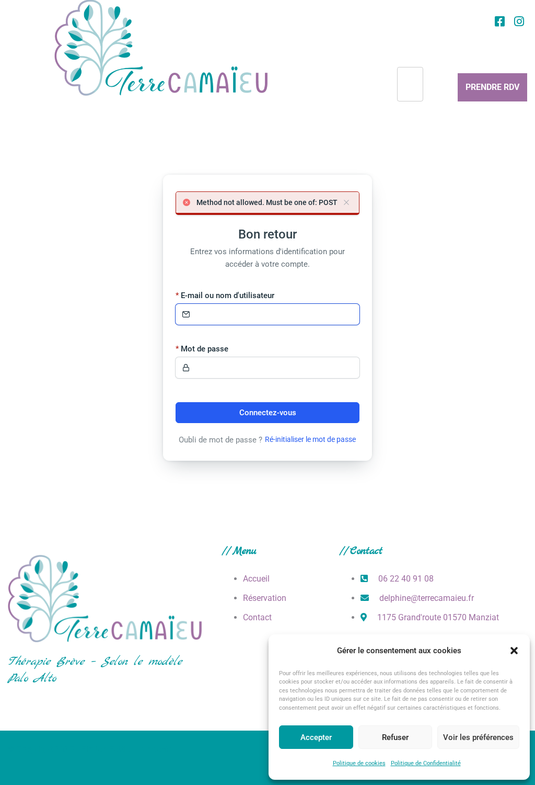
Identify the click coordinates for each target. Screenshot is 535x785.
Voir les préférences (478, 737)
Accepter (316, 737)
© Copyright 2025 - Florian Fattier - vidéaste (90, 749)
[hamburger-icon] (410, 84)
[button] (514, 650)
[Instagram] (519, 21)
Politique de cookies (359, 763)
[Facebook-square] (499, 21)
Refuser (395, 737)
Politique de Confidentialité (426, 763)
